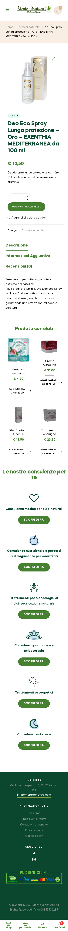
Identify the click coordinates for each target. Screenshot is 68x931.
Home (10, 27)
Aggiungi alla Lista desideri (29, 217)
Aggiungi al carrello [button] (17, 391)
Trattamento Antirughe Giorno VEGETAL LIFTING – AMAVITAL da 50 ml (49, 432)
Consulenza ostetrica (34, 734)
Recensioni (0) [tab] (19, 266)
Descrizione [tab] (17, 245)
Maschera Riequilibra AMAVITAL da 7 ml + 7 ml (18, 371)
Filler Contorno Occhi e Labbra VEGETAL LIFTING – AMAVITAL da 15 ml (18, 432)
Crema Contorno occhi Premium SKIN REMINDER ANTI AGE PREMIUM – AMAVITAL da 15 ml (50, 363)
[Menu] (10, 10)
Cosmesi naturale (28, 27)
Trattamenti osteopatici (34, 692)
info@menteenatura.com (34, 795)
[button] (53, 59)
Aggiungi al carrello (26, 207)
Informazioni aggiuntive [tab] (28, 256)
